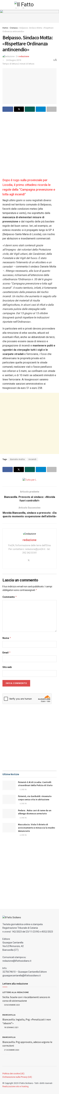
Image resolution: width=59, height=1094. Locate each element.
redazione (23, 56)
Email (6, 652)
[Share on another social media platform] (52, 109)
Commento (9, 596)
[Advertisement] (29, 144)
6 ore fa (23, 804)
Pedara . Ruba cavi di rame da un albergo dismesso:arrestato (34, 812)
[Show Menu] (3, 5)
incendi (32, 459)
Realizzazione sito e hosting (15, 1086)
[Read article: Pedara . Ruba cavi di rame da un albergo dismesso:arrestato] (9, 813)
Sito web (7, 667)
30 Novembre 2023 (12, 1005)
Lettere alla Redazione (15, 992)
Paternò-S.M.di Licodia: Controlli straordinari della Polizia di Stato (35, 784)
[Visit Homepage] (29, 5)
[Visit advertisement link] (29, 16)
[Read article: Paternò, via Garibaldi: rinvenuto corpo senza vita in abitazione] (9, 799)
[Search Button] (55, 5)
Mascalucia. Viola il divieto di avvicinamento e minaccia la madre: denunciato (36, 827)
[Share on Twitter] (19, 109)
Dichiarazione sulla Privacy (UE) (17, 1077)
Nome (6, 638)
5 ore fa (23, 789)
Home (5, 28)
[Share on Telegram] (41, 109)
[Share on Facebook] (7, 109)
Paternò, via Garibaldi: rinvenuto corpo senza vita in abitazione (34, 798)
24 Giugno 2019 (13, 60)
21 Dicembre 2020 (11, 1050)
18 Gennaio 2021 (11, 1027)
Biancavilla (9, 1015)
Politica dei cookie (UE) (13, 1073)
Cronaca (14, 28)
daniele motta (17, 459)
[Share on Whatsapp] (30, 109)
